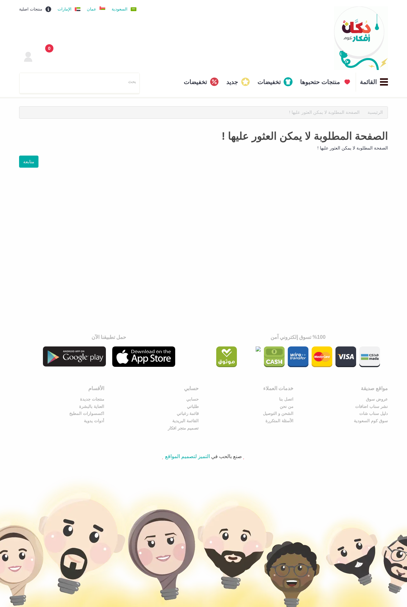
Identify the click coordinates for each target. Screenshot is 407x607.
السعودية (120, 9)
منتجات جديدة (92, 399)
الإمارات (65, 9)
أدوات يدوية (94, 420)
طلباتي (193, 406)
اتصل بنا (286, 399)
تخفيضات (269, 82)
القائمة (368, 82)
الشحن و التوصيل (278, 413)
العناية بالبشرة (91, 406)
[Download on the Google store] (74, 356)
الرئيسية (375, 112)
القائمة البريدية (185, 420)
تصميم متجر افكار (183, 428)
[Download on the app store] (143, 356)
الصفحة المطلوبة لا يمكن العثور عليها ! (324, 112)
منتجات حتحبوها (320, 82)
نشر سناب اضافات (371, 406)
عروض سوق (377, 399)
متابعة (28, 161)
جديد (232, 82)
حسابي (192, 399)
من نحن (286, 406)
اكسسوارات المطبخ (86, 413)
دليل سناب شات (373, 413)
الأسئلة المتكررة (279, 420)
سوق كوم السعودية (371, 420)
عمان (91, 9)
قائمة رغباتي (188, 413)
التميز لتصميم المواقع (187, 456)
